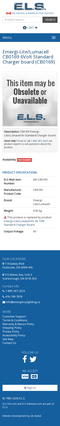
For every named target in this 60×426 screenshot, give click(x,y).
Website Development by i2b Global (21, 415)
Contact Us (9, 343)
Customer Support (14, 316)
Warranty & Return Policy (18, 324)
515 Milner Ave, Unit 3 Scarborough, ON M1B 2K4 (19, 276)
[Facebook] (24, 361)
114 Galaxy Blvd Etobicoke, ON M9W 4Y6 (17, 265)
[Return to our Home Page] (30, 6)
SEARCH (50, 20)
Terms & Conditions (14, 320)
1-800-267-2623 (39, 140)
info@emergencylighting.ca (23, 302)
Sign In (31, 388)
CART (29, 27)
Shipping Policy (12, 328)
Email (20, 140)
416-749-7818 (13, 296)
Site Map (8, 339)
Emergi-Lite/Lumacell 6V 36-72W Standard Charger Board (24, 223)
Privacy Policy (10, 331)
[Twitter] (33, 361)
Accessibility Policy (13, 335)
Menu (7, 37)
